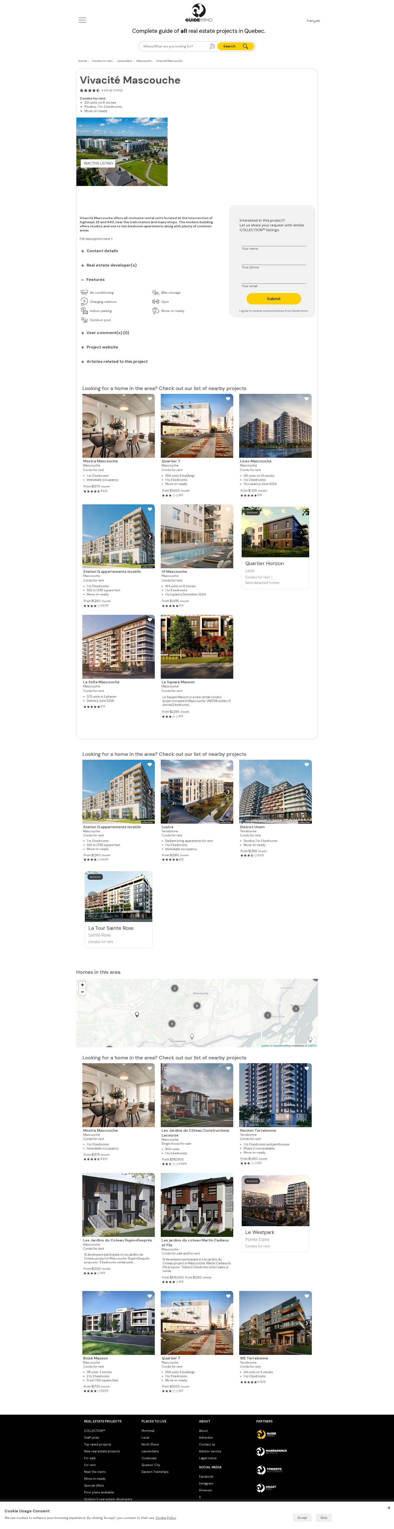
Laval (145, 1438)
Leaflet (265, 1045)
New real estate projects (102, 1451)
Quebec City (151, 1465)
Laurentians (150, 1451)
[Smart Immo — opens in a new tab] (283, 1488)
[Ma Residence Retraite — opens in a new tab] (283, 1452)
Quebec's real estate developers (108, 1499)
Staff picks (91, 1438)
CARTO (312, 1045)
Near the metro (95, 1472)
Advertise (206, 1438)
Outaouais (149, 1458)
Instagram (206, 1483)
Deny (324, 1517)
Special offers (94, 1485)
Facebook (206, 1477)
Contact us (207, 1444)
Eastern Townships (155, 1472)
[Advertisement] (149, 198)
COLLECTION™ (94, 1431)
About (203, 1431)
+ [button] (82, 985)
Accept (302, 1517)
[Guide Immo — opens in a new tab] (283, 1434)
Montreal (148, 1431)
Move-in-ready (95, 1479)
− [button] (82, 992)
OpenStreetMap (282, 1045)
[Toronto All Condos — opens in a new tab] (283, 1470)
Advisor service (210, 1451)
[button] (212, 46)
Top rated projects (97, 1444)
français (313, 20)
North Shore (150, 1444)
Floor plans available (99, 1492)
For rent (90, 1465)
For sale (90, 1458)
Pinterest (205, 1490)
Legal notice (208, 1458)
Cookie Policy (166, 1518)
